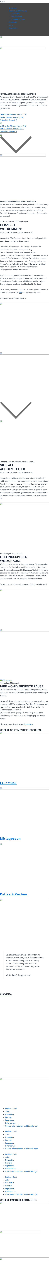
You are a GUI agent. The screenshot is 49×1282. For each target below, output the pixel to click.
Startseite (12, 8)
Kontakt (8, 1117)
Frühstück (15, 14)
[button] (24, 1)
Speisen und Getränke (18, 11)
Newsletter (13, 28)
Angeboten (28, 724)
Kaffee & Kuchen (18, 19)
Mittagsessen (16, 16)
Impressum (9, 1120)
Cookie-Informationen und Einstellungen (21, 1126)
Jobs (11, 25)
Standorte (13, 22)
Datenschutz (10, 1123)
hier (20, 293)
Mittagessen (10, 838)
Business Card (11, 1109)
